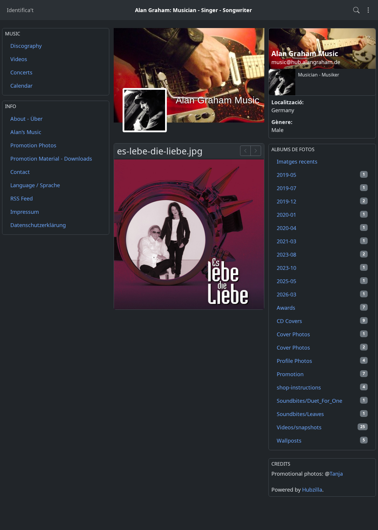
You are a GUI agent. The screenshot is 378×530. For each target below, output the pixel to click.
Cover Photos (321, 334)
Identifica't (20, 10)
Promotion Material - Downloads (51, 158)
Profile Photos (321, 360)
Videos (18, 59)
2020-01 (321, 214)
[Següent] (255, 151)
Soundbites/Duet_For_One (321, 400)
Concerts (21, 72)
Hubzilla (312, 489)
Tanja (336, 473)
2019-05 (321, 174)
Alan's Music (25, 132)
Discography (26, 46)
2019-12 (321, 201)
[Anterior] (245, 151)
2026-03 (321, 294)
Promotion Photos (33, 145)
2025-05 (321, 281)
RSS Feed (21, 198)
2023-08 (321, 254)
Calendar (21, 85)
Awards (321, 307)
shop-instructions (321, 387)
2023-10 (321, 267)
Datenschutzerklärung (38, 225)
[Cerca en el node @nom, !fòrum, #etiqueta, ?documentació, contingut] (356, 10)
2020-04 (321, 227)
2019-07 (321, 188)
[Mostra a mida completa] (189, 234)
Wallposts (321, 440)
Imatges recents (297, 161)
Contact (20, 171)
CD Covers (321, 320)
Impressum (24, 211)
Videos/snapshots (321, 427)
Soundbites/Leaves (321, 414)
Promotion (321, 374)
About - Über (26, 118)
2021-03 (321, 241)
